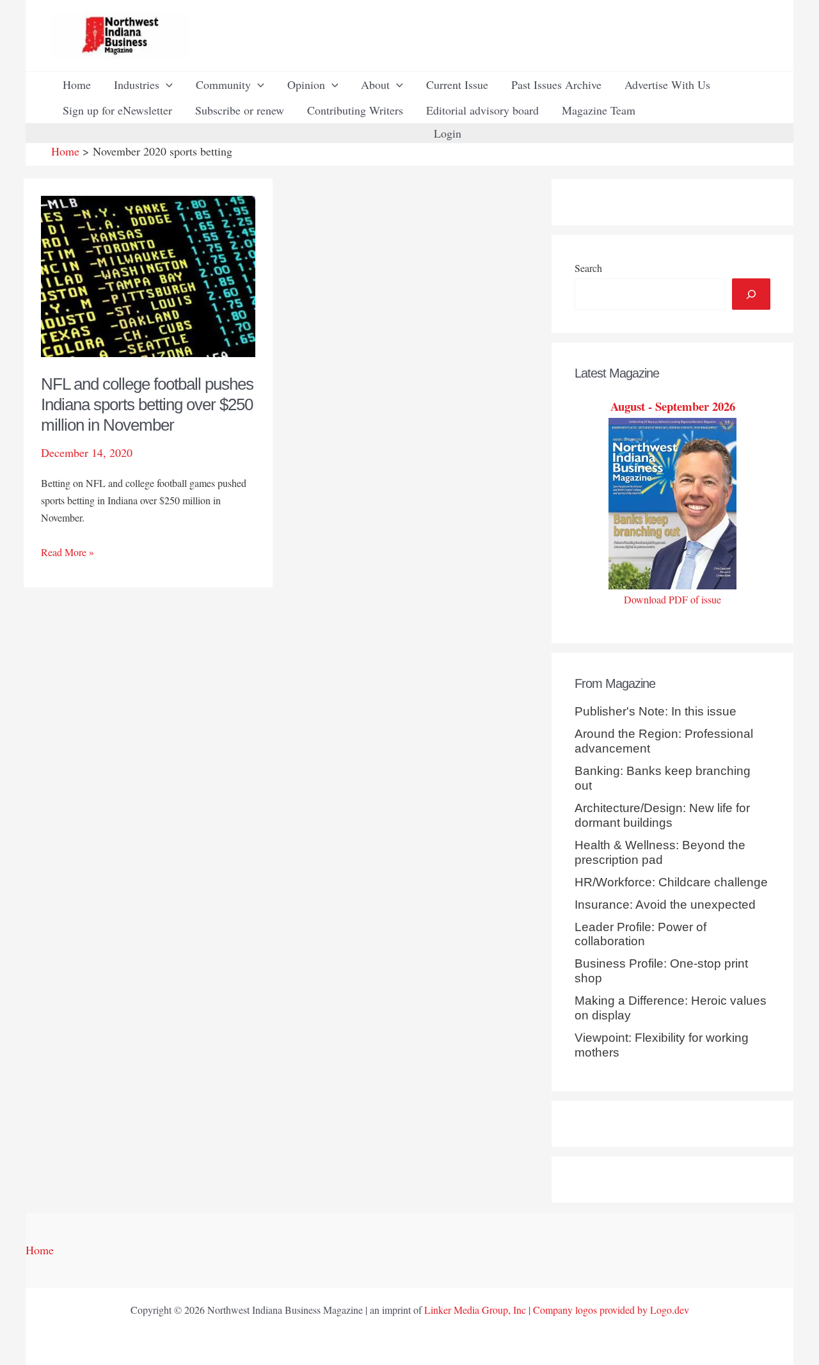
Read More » (67, 553)
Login (447, 133)
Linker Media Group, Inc (475, 1309)
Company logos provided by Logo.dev (611, 1309)
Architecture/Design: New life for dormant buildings (662, 815)
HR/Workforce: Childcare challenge (671, 882)
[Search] (751, 294)
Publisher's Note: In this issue (655, 711)
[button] (166, 84)
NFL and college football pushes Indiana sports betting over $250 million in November (147, 404)
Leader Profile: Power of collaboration (640, 934)
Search (588, 268)
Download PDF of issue (672, 599)
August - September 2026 (672, 406)
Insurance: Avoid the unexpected (665, 904)
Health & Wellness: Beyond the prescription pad (660, 852)
